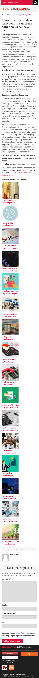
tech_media (27, 15)
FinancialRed (12, 3)
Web (3, 622)
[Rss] (29, 654)
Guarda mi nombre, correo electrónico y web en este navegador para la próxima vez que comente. (19, 634)
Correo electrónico (9, 613)
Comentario (6, 579)
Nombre (5, 605)
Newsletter (10, 653)
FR (2, 15)
